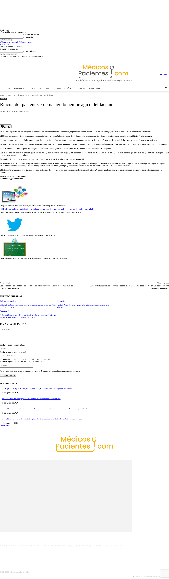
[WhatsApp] (43, 118)
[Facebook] (150, 59)
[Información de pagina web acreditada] (84, 556)
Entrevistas (61, 301)
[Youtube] (167, 59)
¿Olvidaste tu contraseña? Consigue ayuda (16, 42)
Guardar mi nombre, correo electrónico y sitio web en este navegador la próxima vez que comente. (41, 371)
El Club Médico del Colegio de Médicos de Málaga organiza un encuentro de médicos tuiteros (34, 258)
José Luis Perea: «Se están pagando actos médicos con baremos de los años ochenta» (31, 399)
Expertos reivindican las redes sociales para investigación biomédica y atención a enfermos (33, 206)
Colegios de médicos (8, 301)
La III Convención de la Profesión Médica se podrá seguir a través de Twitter (28, 235)
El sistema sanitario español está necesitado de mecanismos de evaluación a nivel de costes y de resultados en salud (41, 212)
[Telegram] (160, 59)
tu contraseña (28, 37)
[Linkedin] (157, 59)
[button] (166, 88)
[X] (164, 59)
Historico (8, 95)
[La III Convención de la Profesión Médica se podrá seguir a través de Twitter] (14, 232)
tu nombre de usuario (31, 34)
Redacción (6, 111)
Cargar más (4, 425)
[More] (70, 118)
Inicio (2, 95)
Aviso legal (4, 44)
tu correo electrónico (31, 51)
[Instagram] (153, 59)
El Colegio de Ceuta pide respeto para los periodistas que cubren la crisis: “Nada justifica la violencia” (37, 389)
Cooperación (5, 311)
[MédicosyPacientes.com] (103, 71)
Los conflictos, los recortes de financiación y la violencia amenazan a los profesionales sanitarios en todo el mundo (42, 419)
